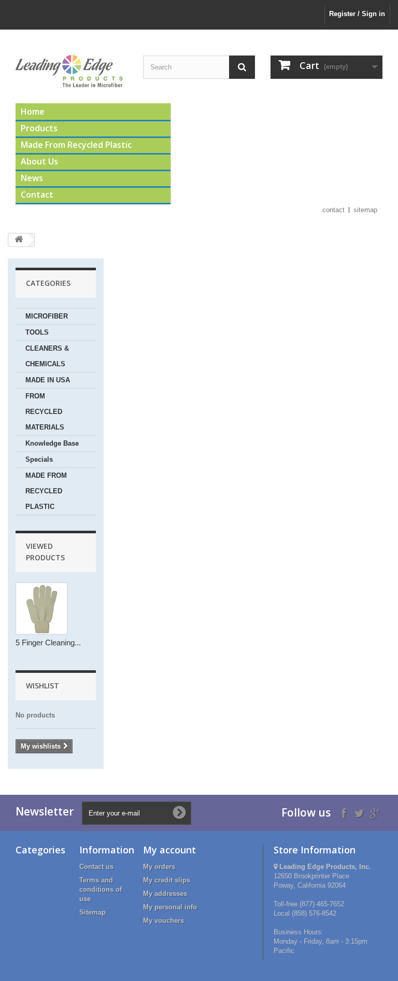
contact (333, 210)
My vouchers (163, 920)
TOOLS (37, 332)
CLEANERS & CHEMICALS (47, 356)
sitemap (365, 210)
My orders (159, 867)
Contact (37, 194)
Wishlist (42, 685)
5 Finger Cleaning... (48, 642)
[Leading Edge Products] (71, 70)
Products (39, 128)
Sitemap (92, 912)
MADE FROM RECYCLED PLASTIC (46, 491)
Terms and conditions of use (100, 889)
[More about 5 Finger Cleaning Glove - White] (41, 608)
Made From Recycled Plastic (76, 144)
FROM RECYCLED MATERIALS (44, 411)
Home (33, 111)
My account (169, 850)
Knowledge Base (52, 443)
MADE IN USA (47, 380)
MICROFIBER (46, 316)
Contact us (96, 867)
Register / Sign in (357, 14)
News (32, 178)
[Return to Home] (19, 239)
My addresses (165, 893)
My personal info (170, 907)
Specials (39, 459)
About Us (39, 161)
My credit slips (166, 880)
